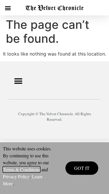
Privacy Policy (16, 176)
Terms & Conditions (21, 169)
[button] (7, 8)
